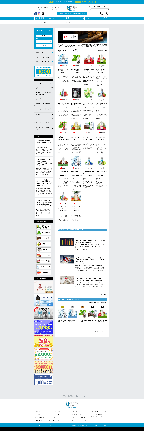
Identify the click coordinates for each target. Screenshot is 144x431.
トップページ (37, 411)
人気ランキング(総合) (103, 18)
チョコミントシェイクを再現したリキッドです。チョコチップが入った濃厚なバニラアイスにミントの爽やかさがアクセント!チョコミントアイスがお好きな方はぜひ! (75, 114)
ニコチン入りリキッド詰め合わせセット (43, 109)
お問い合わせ (106, 6)
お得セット (37, 114)
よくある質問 (48, 425)
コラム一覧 (74, 411)
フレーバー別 (56, 411)
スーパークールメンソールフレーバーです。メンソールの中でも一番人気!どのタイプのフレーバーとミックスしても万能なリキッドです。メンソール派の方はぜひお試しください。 (75, 184)
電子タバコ (91, 18)
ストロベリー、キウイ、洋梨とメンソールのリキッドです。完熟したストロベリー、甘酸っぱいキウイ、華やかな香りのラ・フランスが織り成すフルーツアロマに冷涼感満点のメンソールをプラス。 (75, 148)
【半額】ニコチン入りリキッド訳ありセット (43, 87)
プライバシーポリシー (61, 425)
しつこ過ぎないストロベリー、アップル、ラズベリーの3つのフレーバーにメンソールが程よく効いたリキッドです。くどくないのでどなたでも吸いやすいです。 (88, 80)
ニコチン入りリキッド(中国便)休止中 (42, 128)
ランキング (56, 420)
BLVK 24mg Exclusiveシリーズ (42, 83)
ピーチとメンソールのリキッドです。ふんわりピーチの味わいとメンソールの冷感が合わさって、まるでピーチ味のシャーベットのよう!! (63, 218)
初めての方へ (37, 414)
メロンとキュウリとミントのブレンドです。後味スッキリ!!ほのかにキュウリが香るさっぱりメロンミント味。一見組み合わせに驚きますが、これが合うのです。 (88, 114)
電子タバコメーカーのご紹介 (42, 57)
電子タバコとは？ (53, 18)
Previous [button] (79, 328)
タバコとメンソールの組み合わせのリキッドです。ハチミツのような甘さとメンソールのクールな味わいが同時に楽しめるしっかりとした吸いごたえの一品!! (63, 182)
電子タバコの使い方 (40, 52)
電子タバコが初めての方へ (42, 18)
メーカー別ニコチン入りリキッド (78, 18)
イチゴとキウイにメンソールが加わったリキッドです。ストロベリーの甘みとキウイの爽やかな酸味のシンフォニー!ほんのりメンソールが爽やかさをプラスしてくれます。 (101, 114)
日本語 (88, 6)
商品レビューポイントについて (98, 411)
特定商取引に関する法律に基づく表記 (80, 425)
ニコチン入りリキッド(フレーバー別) (42, 98)
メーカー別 (56, 414)
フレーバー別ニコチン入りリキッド (65, 18)
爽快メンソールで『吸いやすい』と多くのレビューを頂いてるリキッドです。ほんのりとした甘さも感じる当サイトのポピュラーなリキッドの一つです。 (75, 80)
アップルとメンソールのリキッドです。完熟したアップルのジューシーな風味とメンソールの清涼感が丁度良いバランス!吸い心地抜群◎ (101, 182)
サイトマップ (37, 425)
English (93, 6)
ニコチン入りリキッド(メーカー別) (42, 104)
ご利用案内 (99, 6)
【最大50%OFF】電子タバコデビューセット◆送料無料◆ (43, 93)
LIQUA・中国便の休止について (42, 420)
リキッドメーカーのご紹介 (41, 61)
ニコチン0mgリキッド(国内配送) (41, 123)
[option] (63, 315)
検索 (43, 45)
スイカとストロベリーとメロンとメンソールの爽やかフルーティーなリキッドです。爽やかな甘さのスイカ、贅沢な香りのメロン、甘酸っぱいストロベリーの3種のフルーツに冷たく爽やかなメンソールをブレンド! (101, 148)
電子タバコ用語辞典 (77, 414)
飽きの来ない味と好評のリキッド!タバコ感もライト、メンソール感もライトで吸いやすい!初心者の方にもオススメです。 (88, 145)
